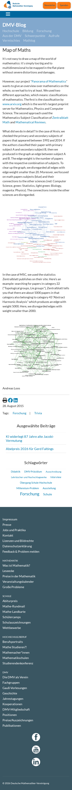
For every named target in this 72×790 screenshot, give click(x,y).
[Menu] (8, 14)
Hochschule (11, 31)
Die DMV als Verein (15, 677)
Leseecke (8, 571)
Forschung (44, 31)
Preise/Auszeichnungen (18, 720)
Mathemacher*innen (16, 652)
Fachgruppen (11, 682)
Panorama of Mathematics (49, 81)
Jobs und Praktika (14, 530)
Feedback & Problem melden (21, 551)
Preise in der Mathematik (19, 576)
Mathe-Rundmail (14, 606)
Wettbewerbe (12, 628)
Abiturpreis (10, 601)
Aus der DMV (12, 36)
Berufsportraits (13, 642)
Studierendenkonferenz (18, 663)
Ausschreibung (53, 471)
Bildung (27, 31)
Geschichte (10, 693)
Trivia (38, 413)
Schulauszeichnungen (17, 622)
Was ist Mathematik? (16, 565)
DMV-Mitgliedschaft (16, 709)
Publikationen (12, 725)
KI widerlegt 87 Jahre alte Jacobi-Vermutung (30, 438)
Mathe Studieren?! (15, 647)
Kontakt (8, 535)
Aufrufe (54, 36)
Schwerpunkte (35, 36)
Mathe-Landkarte (14, 611)
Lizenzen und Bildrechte (18, 541)
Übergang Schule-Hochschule (36, 482)
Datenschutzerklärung (17, 546)
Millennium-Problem (27, 488)
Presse (7, 524)
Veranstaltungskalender (18, 581)
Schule (47, 494)
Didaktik (15, 471)
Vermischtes (11, 40)
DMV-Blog (14, 25)
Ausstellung (49, 488)
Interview (55, 477)
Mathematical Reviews (31, 122)
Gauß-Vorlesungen (15, 688)
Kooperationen (12, 704)
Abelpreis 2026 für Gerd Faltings (30, 449)
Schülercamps (12, 617)
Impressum (10, 519)
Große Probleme (13, 587)
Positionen (10, 715)
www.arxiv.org (12, 104)
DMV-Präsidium (33, 471)
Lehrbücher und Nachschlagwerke (29, 477)
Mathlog (29, 40)
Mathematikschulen (16, 658)
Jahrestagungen (13, 698)
